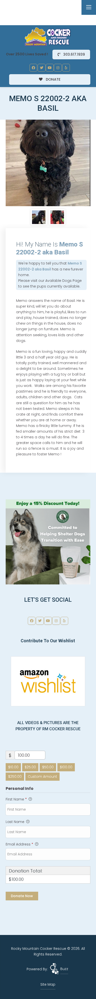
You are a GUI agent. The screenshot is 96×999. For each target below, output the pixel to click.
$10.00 (13, 767)
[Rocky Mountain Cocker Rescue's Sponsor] (48, 541)
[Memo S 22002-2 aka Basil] (48, 163)
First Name (16, 799)
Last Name (15, 821)
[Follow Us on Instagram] (58, 68)
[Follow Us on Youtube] (50, 68)
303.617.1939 (73, 54)
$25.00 (30, 767)
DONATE (53, 79)
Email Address (19, 844)
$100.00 (66, 767)
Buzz (64, 968)
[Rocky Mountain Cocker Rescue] (48, 36)
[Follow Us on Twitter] (42, 68)
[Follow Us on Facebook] (33, 68)
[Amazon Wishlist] (48, 681)
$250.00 (15, 776)
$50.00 (48, 767)
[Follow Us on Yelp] (66, 68)
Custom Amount (42, 776)
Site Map (47, 984)
